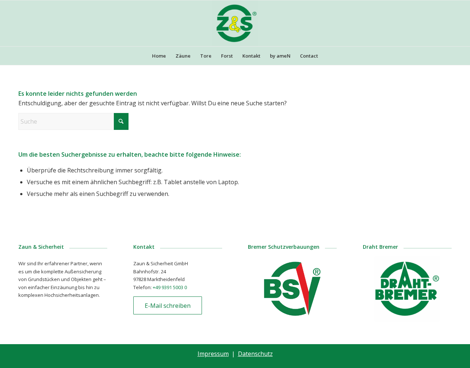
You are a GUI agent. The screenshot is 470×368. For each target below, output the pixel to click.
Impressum (213, 354)
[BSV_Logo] (292, 289)
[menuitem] (159, 56)
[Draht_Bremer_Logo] (407, 289)
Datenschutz (255, 354)
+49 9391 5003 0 (170, 287)
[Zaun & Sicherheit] (235, 23)
